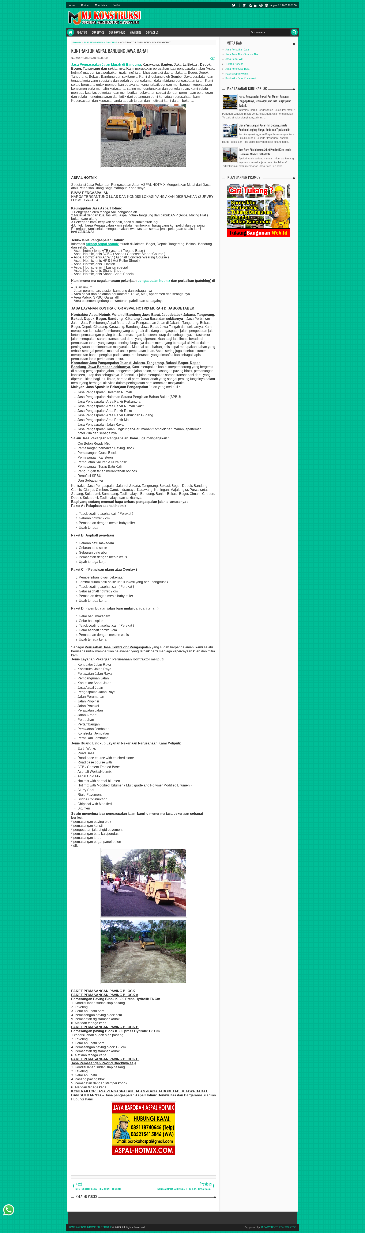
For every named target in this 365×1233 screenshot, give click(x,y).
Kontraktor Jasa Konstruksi (240, 78)
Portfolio (117, 5)
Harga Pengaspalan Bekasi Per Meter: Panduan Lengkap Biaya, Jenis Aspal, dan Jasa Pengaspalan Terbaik (265, 100)
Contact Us (152, 32)
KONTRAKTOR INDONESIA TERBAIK (90, 1227)
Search (294, 32)
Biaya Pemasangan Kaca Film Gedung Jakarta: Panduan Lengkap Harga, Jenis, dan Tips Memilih (264, 127)
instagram (261, 5)
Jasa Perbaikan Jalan (237, 49)
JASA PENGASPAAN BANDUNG (91, 58)
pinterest (266, 5)
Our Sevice (98, 32)
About (72, 5)
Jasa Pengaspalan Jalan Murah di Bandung (106, 64)
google (244, 5)
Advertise (135, 32)
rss (250, 5)
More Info (100, 5)
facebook (239, 5)
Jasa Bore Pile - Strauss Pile (241, 54)
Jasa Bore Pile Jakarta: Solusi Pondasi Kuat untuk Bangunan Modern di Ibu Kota (265, 151)
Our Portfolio (117, 32)
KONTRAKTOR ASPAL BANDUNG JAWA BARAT (109, 50)
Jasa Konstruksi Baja (237, 68)
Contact (85, 5)
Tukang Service (234, 63)
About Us (82, 32)
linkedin (255, 5)
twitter (233, 5)
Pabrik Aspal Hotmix (236, 73)
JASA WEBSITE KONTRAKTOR (278, 1227)
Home (70, 32)
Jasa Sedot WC (234, 59)
